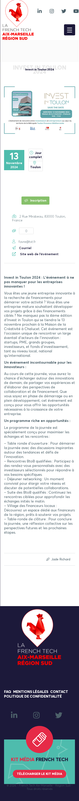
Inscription (37, 200)
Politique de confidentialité (33, 696)
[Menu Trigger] (69, 29)
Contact (59, 692)
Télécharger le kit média (39, 774)
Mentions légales (30, 692)
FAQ (7, 692)
